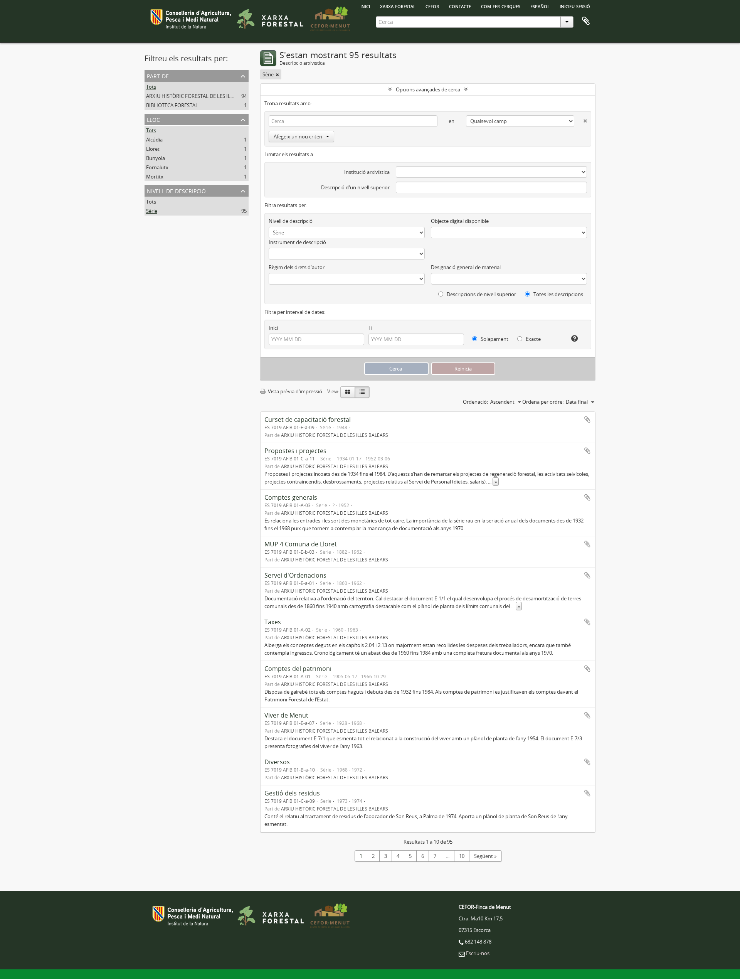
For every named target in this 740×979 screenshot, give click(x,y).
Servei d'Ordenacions (295, 575)
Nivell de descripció (176, 190)
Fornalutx (157, 167)
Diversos (277, 762)
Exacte (533, 338)
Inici (273, 327)
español (540, 6)
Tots (151, 86)
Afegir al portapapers (587, 419)
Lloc (153, 119)
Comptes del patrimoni (297, 668)
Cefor (432, 6)
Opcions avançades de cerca (428, 89)
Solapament (493, 338)
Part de (158, 75)
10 (461, 856)
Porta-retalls (585, 21)
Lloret (153, 148)
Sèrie (151, 210)
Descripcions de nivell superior (481, 294)
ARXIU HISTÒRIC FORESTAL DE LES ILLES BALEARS (203, 96)
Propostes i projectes (295, 451)
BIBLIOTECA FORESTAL (172, 105)
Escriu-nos (477, 953)
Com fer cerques (500, 6)
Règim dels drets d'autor (297, 267)
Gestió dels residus (292, 793)
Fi (370, 327)
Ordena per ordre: (542, 401)
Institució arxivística (367, 172)
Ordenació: (475, 401)
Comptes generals (290, 497)
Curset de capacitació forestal (307, 419)
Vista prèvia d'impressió (294, 391)
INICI (365, 6)
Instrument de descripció (297, 242)
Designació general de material (466, 267)
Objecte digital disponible (460, 220)
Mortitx (154, 176)
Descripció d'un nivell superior (355, 187)
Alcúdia (154, 139)
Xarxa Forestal (397, 6)
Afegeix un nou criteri (298, 136)
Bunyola (155, 158)
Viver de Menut (286, 715)
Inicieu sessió (575, 6)
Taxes (272, 622)
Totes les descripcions (557, 294)
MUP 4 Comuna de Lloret (300, 544)
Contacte (460, 6)
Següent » (485, 856)
